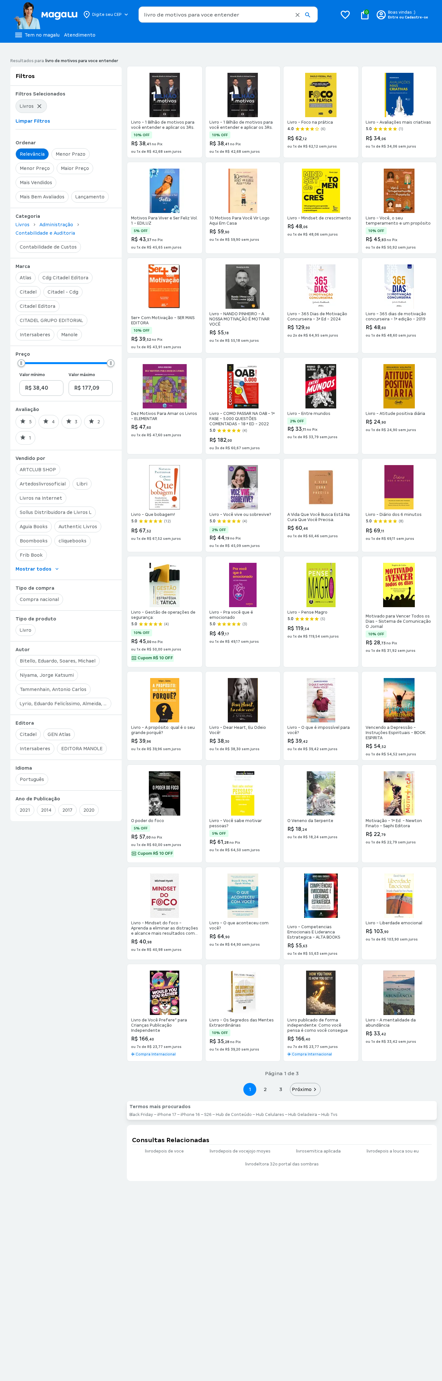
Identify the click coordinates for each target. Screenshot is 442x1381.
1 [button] (250, 1089)
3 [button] (280, 1089)
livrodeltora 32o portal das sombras (282, 1164)
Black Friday (141, 1114)
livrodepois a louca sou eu (393, 1151)
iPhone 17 (166, 1114)
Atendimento (79, 35)
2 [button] (265, 1089)
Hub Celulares (270, 1114)
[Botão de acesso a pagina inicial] (45, 14)
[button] (297, 14)
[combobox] (228, 14)
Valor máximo (82, 375)
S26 (208, 1114)
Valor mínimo (32, 375)
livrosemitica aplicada (318, 1151)
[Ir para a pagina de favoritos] (345, 14)
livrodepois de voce (164, 1151)
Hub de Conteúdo (234, 1114)
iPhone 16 (190, 1114)
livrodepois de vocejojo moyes (240, 1151)
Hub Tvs (329, 1114)
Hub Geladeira (302, 1114)
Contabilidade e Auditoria (45, 233)
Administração (56, 224)
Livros (22, 224)
